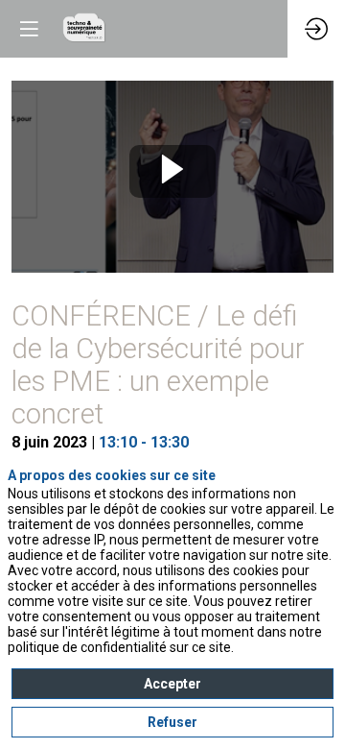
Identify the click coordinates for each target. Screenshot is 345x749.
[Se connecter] (316, 29)
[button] (29, 29)
